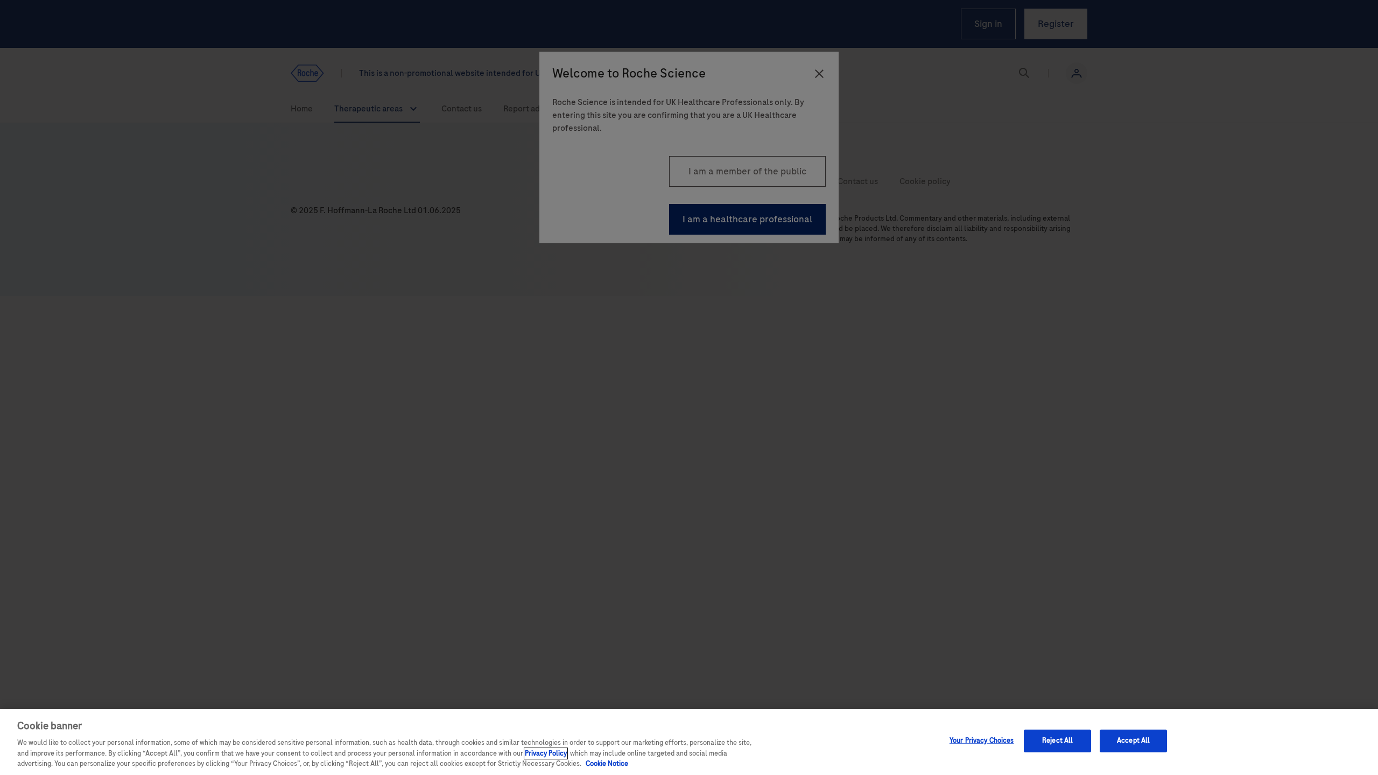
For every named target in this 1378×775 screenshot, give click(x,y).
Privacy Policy (546, 753)
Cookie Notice (607, 764)
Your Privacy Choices (982, 740)
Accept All (1133, 740)
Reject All (1057, 740)
